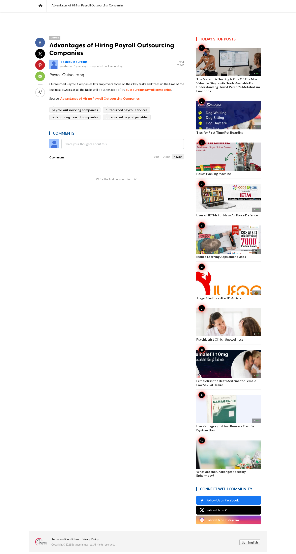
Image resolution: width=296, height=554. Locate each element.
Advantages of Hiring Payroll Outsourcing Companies (100, 98)
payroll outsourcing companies (75, 110)
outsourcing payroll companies (148, 89)
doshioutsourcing (73, 61)
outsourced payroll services (126, 110)
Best (156, 156)
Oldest (166, 156)
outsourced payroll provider (127, 117)
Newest (178, 156)
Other (55, 37)
